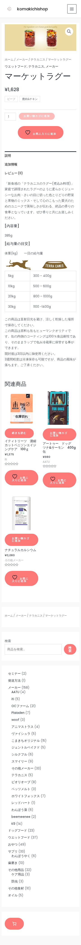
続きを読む (19, 433)
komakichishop (32, 9)
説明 (8, 156)
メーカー (21, 615)
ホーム (9, 615)
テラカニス (36, 615)
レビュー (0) (14, 173)
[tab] (40, 155)
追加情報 (11, 164)
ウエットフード (16, 66)
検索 (8, 641)
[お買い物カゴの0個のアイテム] (14, 924)
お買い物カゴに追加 (37, 116)
